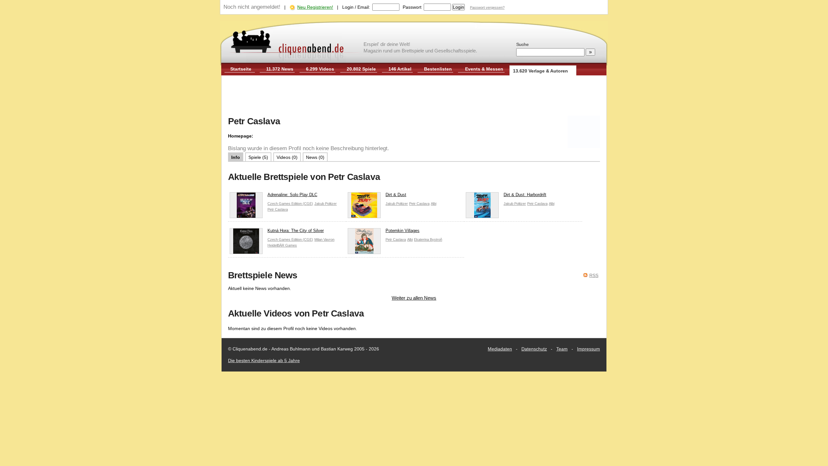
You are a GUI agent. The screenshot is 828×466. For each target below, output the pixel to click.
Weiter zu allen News (414, 298)
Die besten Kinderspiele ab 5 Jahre (264, 360)
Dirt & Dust (396, 194)
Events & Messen (484, 69)
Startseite (240, 69)
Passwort (412, 7)
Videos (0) (287, 157)
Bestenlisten (438, 69)
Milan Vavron (324, 239)
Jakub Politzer (325, 203)
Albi (433, 203)
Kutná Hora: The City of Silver (295, 230)
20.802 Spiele (361, 69)
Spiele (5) (258, 157)
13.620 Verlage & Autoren (540, 70)
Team (562, 348)
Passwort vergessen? (487, 7)
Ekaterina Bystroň (428, 239)
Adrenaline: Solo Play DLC (292, 194)
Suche (522, 44)
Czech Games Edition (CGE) (290, 203)
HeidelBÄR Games (282, 245)
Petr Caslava (277, 209)
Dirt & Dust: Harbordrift (525, 194)
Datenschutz (534, 348)
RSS (593, 275)
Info (235, 157)
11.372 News (279, 69)
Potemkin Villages (402, 230)
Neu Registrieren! (315, 7)
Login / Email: (356, 7)
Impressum (588, 348)
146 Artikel (399, 69)
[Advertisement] (414, 96)
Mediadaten (500, 348)
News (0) (315, 157)
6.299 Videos (320, 69)
